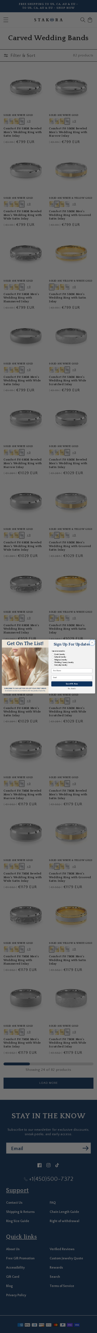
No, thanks (72, 689)
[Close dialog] (92, 643)
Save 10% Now (72, 684)
